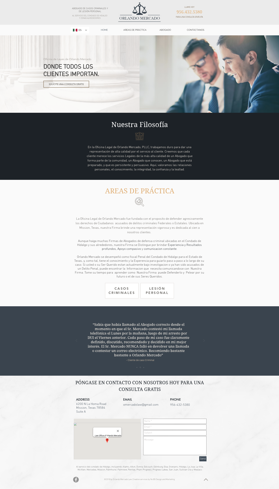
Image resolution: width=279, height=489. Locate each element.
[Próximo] (204, 340)
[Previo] (76, 340)
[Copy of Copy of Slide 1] (143, 367)
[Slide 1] (136, 367)
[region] (121, 290)
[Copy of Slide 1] (140, 367)
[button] (135, 30)
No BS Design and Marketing (162, 479)
